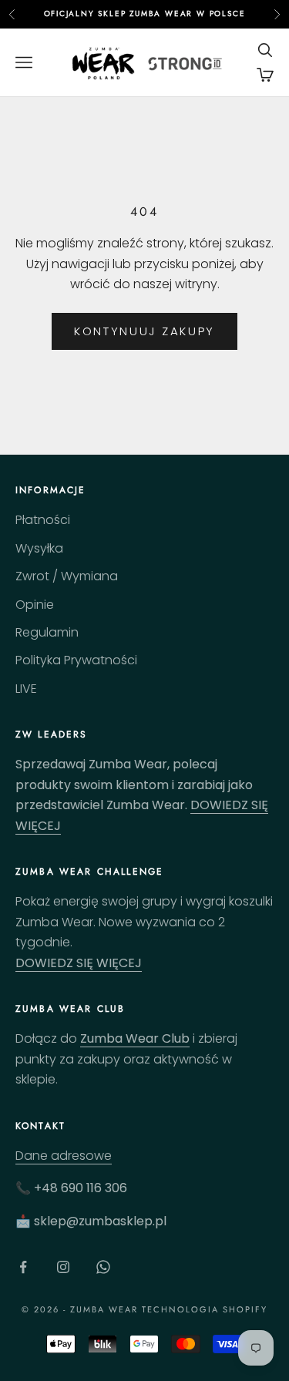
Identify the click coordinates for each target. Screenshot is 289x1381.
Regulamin (47, 632)
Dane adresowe (63, 1155)
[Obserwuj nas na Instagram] (63, 1267)
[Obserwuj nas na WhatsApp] (103, 1267)
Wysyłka (39, 548)
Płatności (42, 520)
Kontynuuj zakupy (144, 331)
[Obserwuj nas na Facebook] (23, 1267)
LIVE (26, 688)
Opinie (34, 604)
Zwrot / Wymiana (66, 576)
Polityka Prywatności (76, 660)
